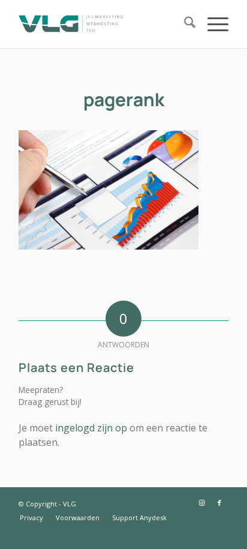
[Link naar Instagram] (201, 503)
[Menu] (211, 24)
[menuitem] (183, 24)
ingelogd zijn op (91, 427)
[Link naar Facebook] (219, 503)
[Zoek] (183, 24)
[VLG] (102, 24)
